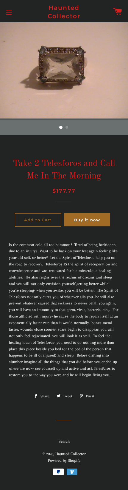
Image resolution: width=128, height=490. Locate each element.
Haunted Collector (64, 12)
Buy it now (87, 219)
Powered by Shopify (64, 460)
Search (64, 441)
